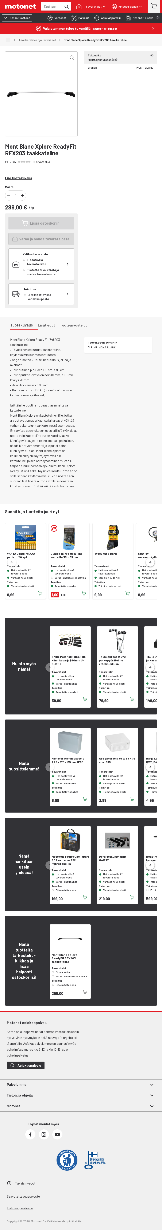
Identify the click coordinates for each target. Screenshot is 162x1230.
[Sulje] (153, 28)
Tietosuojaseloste (20, 1208)
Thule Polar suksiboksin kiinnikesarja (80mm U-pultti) (69, 660)
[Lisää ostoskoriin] (40, 593)
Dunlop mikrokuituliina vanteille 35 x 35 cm (66, 555)
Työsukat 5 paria (105, 553)
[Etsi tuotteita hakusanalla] (66, 6)
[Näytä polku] (8, 40)
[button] (150, 562)
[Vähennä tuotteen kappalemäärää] (8, 195)
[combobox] (51, 6)
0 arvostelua (42, 162)
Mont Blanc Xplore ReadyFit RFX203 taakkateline (64, 958)
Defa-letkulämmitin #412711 (113, 858)
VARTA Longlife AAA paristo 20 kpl (21, 555)
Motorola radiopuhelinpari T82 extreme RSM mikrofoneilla (70, 860)
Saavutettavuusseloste (23, 1196)
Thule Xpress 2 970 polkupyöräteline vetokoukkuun (112, 660)
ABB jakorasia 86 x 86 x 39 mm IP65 (117, 760)
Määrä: (9, 187)
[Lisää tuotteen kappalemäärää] (22, 195)
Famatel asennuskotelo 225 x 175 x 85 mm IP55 (68, 760)
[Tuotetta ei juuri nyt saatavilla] (85, 992)
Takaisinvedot (25, 1183)
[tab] (55, 18)
